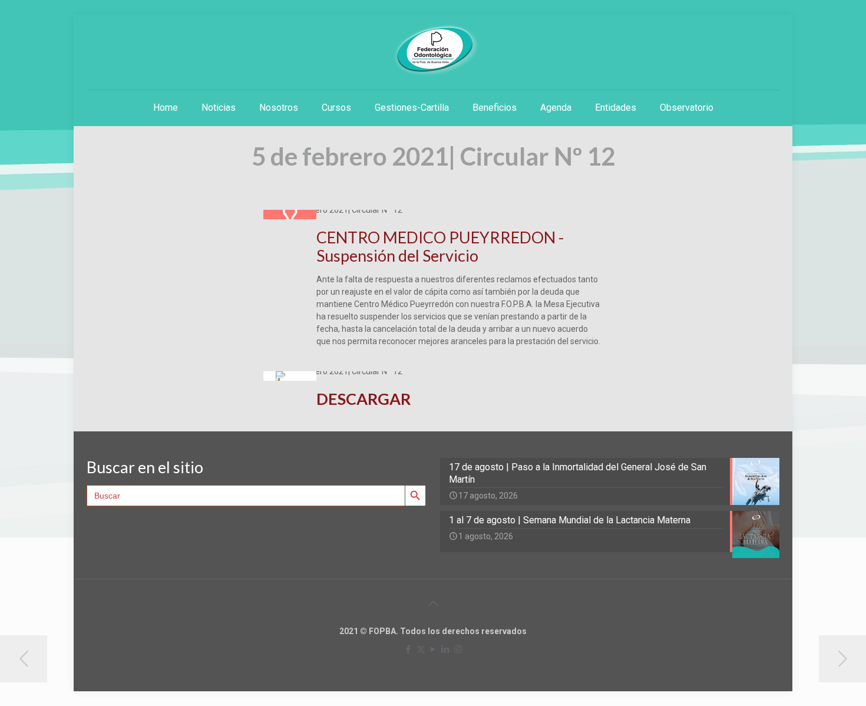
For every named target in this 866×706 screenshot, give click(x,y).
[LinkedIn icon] (445, 649)
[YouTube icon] (433, 649)
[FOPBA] (433, 50)
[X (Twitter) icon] (421, 649)
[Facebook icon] (408, 649)
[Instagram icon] (458, 649)
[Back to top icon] (433, 603)
